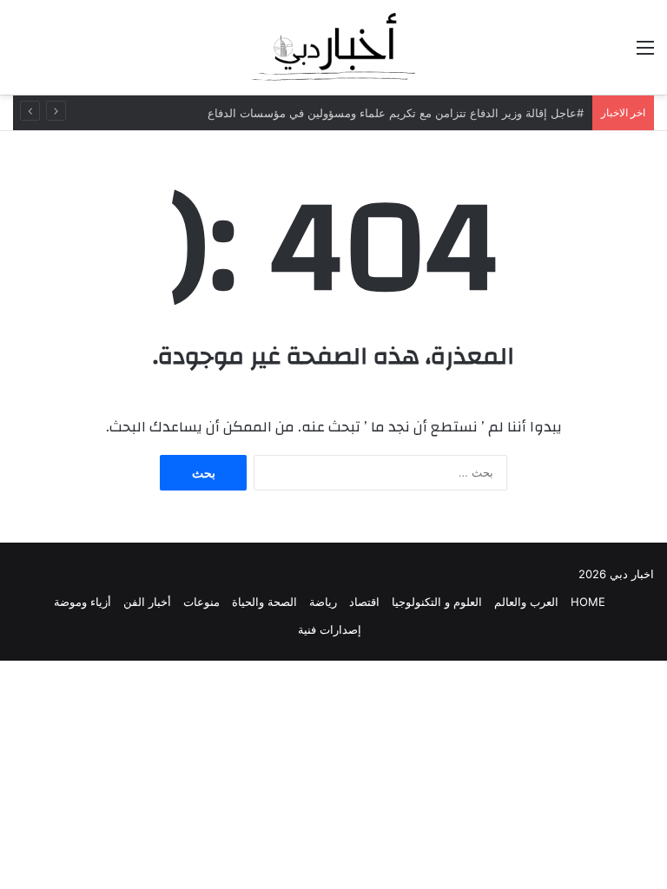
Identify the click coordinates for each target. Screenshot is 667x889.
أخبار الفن (147, 602)
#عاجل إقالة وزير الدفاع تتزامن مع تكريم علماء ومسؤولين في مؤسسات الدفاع (396, 113)
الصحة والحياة (264, 602)
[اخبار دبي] (333, 47)
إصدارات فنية (329, 629)
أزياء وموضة (82, 602)
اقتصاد (364, 602)
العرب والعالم (526, 602)
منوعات (201, 602)
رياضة (323, 602)
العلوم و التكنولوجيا (437, 602)
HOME (588, 602)
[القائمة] (645, 53)
